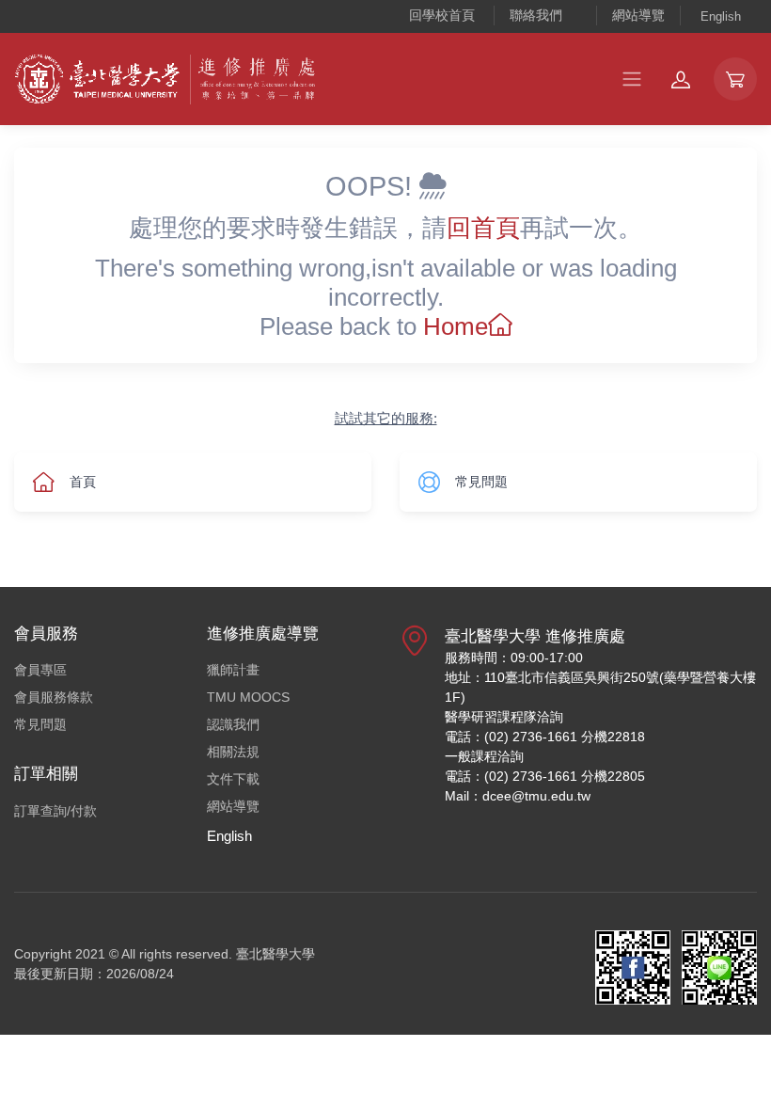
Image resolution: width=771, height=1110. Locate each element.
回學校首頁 (442, 15)
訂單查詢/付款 (55, 810)
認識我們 (233, 724)
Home (455, 326)
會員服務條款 (53, 697)
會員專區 (40, 669)
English (720, 16)
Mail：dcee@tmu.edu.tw (517, 795)
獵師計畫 (233, 669)
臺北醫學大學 (275, 953)
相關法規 (233, 751)
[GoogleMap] (415, 723)
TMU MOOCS (248, 697)
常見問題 (40, 724)
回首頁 (483, 227)
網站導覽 (638, 15)
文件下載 (233, 778)
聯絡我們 (536, 15)
